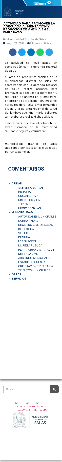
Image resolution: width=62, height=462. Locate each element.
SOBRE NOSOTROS (30, 187)
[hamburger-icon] (54, 12)
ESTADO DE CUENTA (31, 262)
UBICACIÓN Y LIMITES (32, 200)
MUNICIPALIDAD (22, 212)
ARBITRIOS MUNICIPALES (34, 258)
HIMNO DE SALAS (29, 208)
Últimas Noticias (40, 43)
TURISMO (24, 204)
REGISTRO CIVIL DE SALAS (35, 224)
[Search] (54, 389)
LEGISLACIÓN (27, 241)
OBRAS (16, 274)
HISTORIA (24, 191)
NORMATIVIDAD (28, 220)
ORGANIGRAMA (28, 196)
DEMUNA (24, 237)
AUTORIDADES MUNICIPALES (37, 216)
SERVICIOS (19, 278)
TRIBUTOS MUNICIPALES (34, 270)
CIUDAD (17, 183)
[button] (13, 52)
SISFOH (23, 233)
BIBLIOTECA (26, 229)
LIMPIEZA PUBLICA (30, 245)
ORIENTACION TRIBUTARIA (35, 266)
